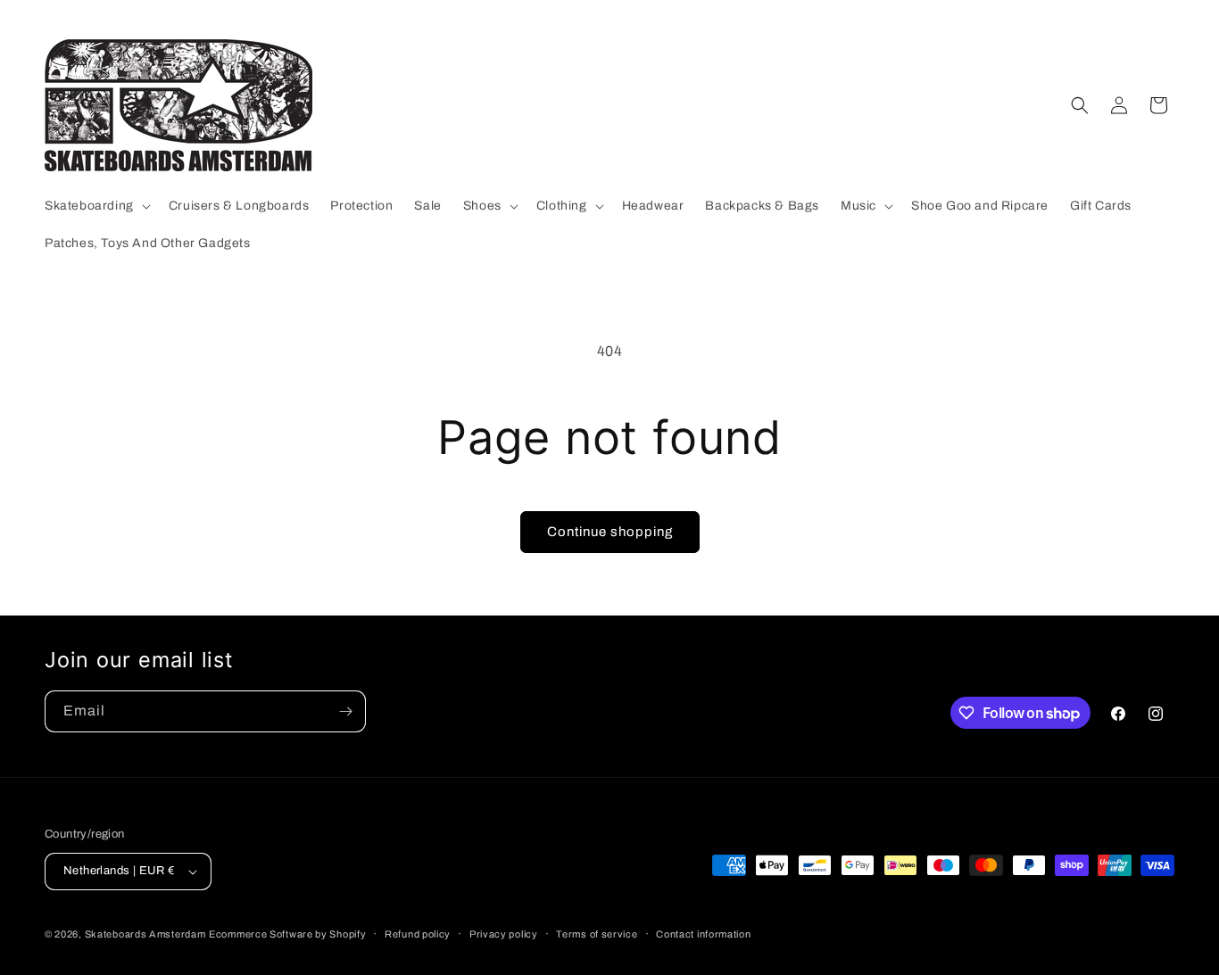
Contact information (703, 934)
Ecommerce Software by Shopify (287, 934)
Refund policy (418, 934)
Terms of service (596, 934)
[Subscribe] (345, 711)
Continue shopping (610, 532)
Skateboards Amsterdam (145, 934)
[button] (96, 206)
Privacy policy (503, 934)
